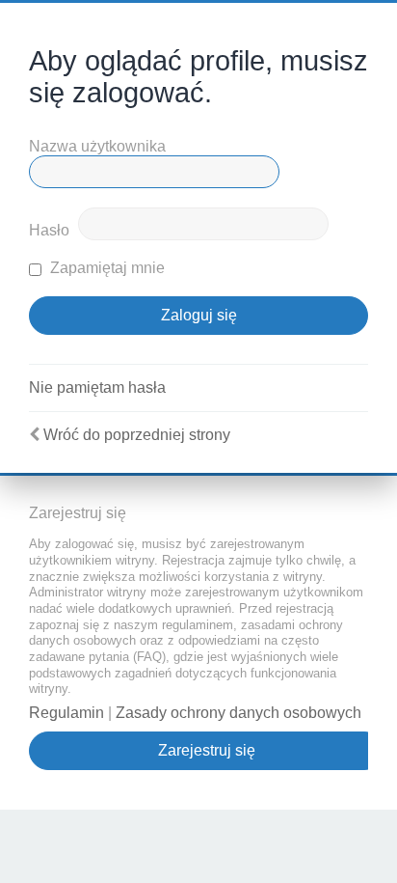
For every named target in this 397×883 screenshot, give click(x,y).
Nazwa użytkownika (97, 146)
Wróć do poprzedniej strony (136, 435)
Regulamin (66, 712)
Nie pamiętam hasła (97, 387)
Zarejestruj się (206, 750)
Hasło (49, 230)
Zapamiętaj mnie (105, 268)
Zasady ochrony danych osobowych (238, 712)
